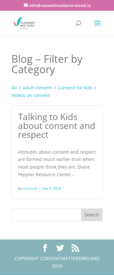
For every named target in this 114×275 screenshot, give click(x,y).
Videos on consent (30, 95)
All (14, 88)
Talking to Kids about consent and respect (56, 125)
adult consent (37, 88)
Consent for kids (75, 88)
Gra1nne (30, 188)
